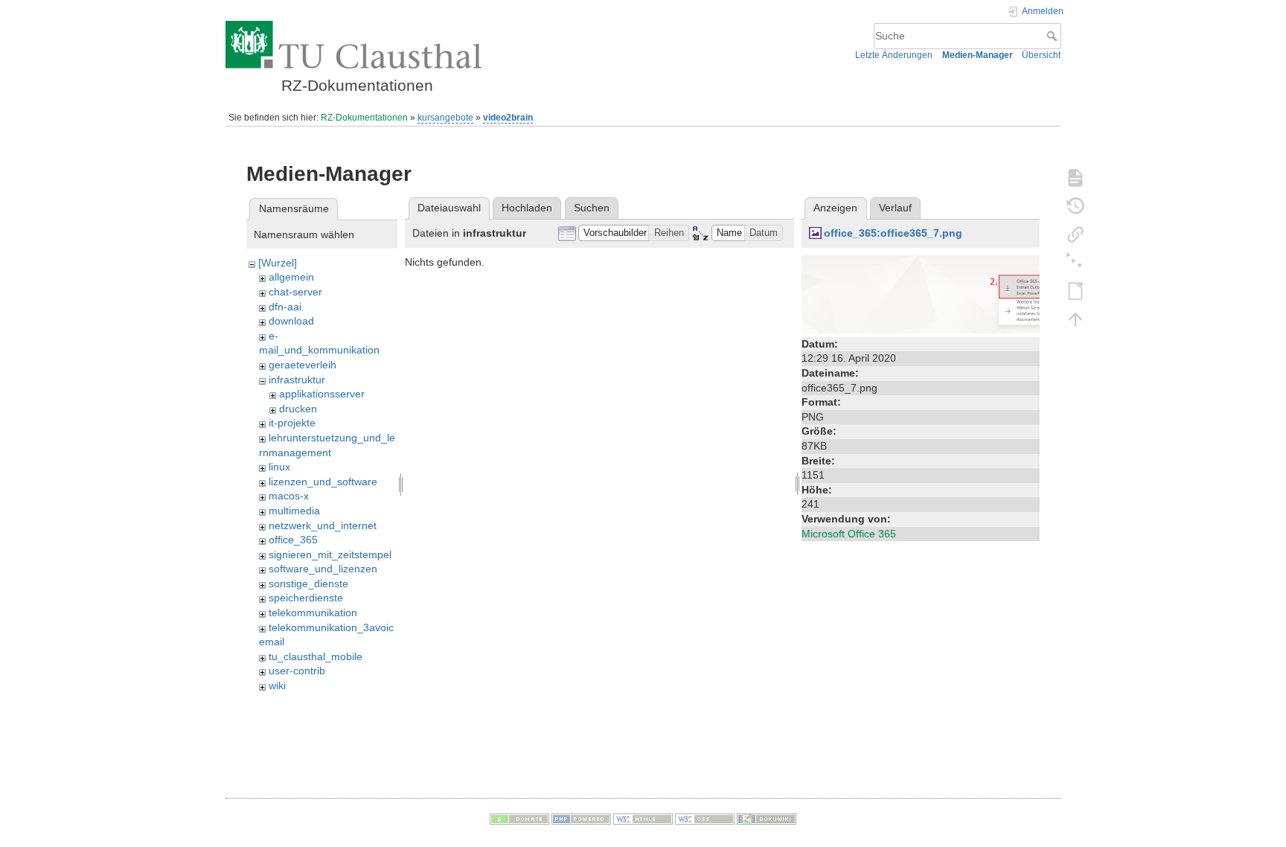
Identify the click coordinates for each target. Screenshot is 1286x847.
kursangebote (445, 117)
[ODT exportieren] (1075, 290)
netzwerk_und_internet (323, 525)
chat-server (295, 292)
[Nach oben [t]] (1075, 318)
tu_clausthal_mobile (315, 656)
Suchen (592, 208)
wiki (277, 685)
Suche (1053, 36)
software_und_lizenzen (323, 569)
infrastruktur (297, 380)
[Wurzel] (277, 263)
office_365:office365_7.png (893, 233)
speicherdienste (306, 598)
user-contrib (297, 671)
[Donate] (519, 819)
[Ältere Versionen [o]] (1075, 205)
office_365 (293, 540)
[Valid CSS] (705, 819)
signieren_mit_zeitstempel (330, 554)
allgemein (291, 277)
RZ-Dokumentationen (364, 117)
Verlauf (895, 208)
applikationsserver (322, 394)
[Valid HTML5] (643, 819)
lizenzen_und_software (323, 482)
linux (279, 467)
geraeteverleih (302, 365)
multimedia (294, 511)
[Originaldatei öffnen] (921, 293)
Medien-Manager (977, 55)
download (291, 321)
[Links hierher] (1075, 234)
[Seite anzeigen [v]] (1075, 177)
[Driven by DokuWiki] (766, 819)
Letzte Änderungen (893, 55)
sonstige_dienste (308, 583)
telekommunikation (313, 613)
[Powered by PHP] (581, 819)
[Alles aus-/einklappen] (1075, 262)
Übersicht (1041, 55)
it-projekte (292, 423)
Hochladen (527, 208)
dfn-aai (285, 307)
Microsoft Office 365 (849, 534)
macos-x (289, 496)
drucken (298, 409)
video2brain (508, 117)
